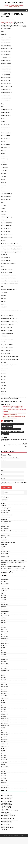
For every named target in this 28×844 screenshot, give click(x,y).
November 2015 (4, 766)
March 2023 (4, 602)
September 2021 (5, 643)
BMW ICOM (4, 519)
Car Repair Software (5, 524)
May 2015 (3, 775)
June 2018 (3, 730)
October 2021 (4, 641)
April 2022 (3, 627)
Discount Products (5, 526)
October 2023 (4, 586)
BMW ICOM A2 (5, 817)
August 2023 (4, 590)
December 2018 (4, 718)
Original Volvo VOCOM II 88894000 (10, 820)
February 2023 (4, 604)
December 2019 (4, 691)
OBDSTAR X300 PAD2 (6, 431)
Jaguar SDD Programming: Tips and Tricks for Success (13, 566)
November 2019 (4, 693)
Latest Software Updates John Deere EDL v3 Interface (13, 560)
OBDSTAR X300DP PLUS (18, 431)
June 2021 (3, 650)
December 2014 (4, 785)
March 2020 (4, 684)
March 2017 (4, 759)
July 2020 (3, 675)
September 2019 (5, 698)
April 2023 (3, 599)
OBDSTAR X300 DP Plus (7, 823)
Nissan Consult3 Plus (7, 807)
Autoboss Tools (4, 512)
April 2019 (3, 709)
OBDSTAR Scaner (5, 540)
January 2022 (4, 634)
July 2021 (3, 647)
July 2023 (3, 593)
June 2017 (3, 753)
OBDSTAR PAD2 (19, 423)
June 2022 (3, 622)
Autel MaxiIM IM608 (6, 806)
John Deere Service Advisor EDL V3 (10, 810)
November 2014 (4, 787)
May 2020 (3, 679)
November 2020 (4, 666)
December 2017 (4, 739)
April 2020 (3, 682)
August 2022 (4, 618)
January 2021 (4, 661)
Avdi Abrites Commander (6, 514)
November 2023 (4, 583)
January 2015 (4, 782)
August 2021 (4, 645)
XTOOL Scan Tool (5, 553)
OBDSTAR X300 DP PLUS (6, 22)
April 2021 (3, 654)
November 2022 (4, 611)
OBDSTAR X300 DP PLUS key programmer (11, 429)
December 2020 (4, 663)
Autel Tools (3, 505)
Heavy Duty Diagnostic (6, 530)
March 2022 (4, 629)
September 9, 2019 (6, 19)
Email (2, 474)
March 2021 (4, 657)
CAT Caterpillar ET (6, 812)
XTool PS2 (4, 829)
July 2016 (3, 764)
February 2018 (4, 734)
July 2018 (3, 727)
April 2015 (3, 778)
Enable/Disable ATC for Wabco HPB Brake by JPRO (12, 568)
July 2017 (3, 750)
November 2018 (4, 721)
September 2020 (5, 670)
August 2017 (4, 748)
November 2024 (4, 579)
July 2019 (3, 702)
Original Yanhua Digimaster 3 (8, 813)
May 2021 (3, 652)
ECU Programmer (5, 528)
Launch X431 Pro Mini (7, 821)
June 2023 (3, 595)
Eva (12, 19)
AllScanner (3, 503)
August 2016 (4, 762)
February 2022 (4, 631)
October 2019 (4, 695)
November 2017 (4, 741)
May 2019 (3, 707)
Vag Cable (3, 546)
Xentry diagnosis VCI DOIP (8, 818)
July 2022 (3, 620)
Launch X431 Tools (5, 533)
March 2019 (4, 711)
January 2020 (4, 689)
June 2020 (3, 677)
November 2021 (4, 638)
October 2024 (4, 581)
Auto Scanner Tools (5, 510)
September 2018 (5, 725)
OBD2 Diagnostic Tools (7, 797)
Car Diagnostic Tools (6, 521)
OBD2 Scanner (5, 794)
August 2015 (4, 769)
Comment (3, 460)
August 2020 (4, 673)
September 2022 (5, 615)
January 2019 (4, 716)
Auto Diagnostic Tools (7, 795)
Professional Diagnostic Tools (8, 542)
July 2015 (3, 771)
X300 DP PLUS (5, 434)
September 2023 (5, 588)
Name (2, 470)
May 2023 (3, 597)
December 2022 (4, 609)
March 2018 (4, 732)
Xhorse (2, 549)
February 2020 (4, 686)
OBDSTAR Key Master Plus (8, 423)
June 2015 (3, 773)
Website (3, 478)
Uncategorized (4, 544)
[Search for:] (14, 492)
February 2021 (4, 659)
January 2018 (4, 737)
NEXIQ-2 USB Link (6, 809)
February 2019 (4, 714)
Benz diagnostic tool (5, 517)
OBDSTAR (3, 537)
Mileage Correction (5, 535)
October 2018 (4, 723)
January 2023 (4, 606)
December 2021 (4, 636)
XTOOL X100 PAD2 (6, 824)
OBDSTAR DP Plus (8, 421)
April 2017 (3, 757)
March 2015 (4, 780)
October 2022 (4, 613)
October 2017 (4, 743)
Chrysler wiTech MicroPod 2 (8, 815)
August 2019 (4, 700)
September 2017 (5, 746)
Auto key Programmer (6, 508)
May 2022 (3, 625)
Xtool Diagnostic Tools (6, 551)
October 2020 (4, 668)
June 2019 (3, 705)
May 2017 (3, 755)
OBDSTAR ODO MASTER (8, 827)
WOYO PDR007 (5, 826)
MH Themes (22, 835)
